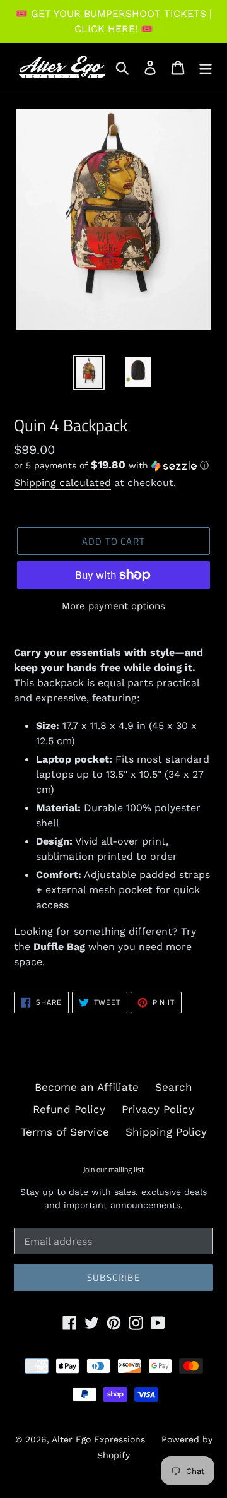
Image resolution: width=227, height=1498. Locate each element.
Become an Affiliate (87, 1087)
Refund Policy (69, 1109)
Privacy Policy (158, 1109)
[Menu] (205, 67)
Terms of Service (65, 1132)
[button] (113, 465)
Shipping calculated (62, 483)
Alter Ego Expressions (98, 1439)
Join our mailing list (113, 1169)
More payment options (113, 606)
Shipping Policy (166, 1132)
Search (173, 1087)
